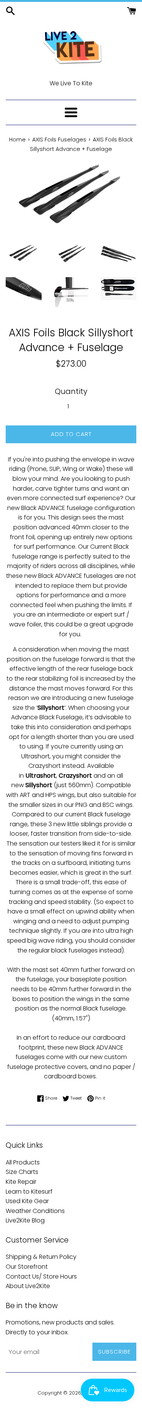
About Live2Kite (28, 1286)
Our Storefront (27, 1266)
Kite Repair (21, 1181)
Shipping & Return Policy (41, 1256)
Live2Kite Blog (25, 1220)
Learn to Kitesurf (29, 1191)
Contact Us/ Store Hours (41, 1276)
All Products (23, 1162)
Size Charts (22, 1171)
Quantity (71, 391)
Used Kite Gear (27, 1201)
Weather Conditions (35, 1211)
